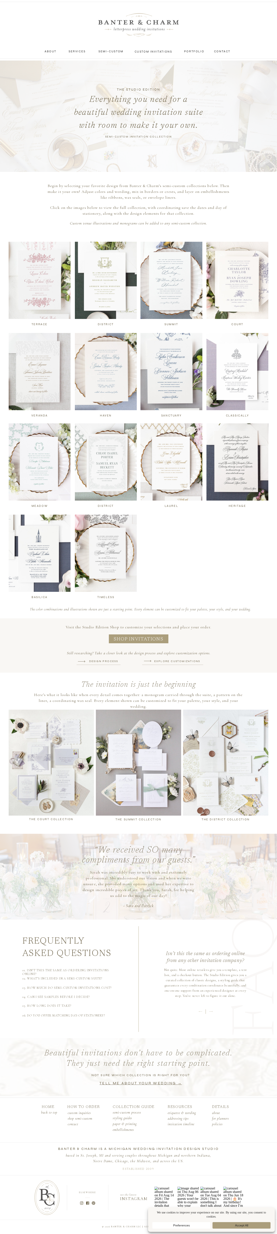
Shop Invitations (138, 639)
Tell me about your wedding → (141, 1083)
